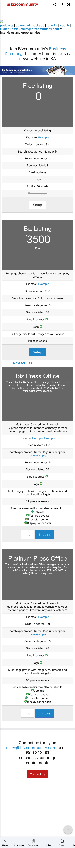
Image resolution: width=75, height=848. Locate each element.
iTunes (4, 29)
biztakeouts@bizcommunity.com (35, 29)
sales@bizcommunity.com (37, 390)
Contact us (37, 774)
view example (37, 455)
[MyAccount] (69, 4)
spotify (65, 25)
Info (28, 534)
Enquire (44, 534)
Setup (37, 205)
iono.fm (52, 25)
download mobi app (30, 25)
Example (43, 137)
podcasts (6, 25)
